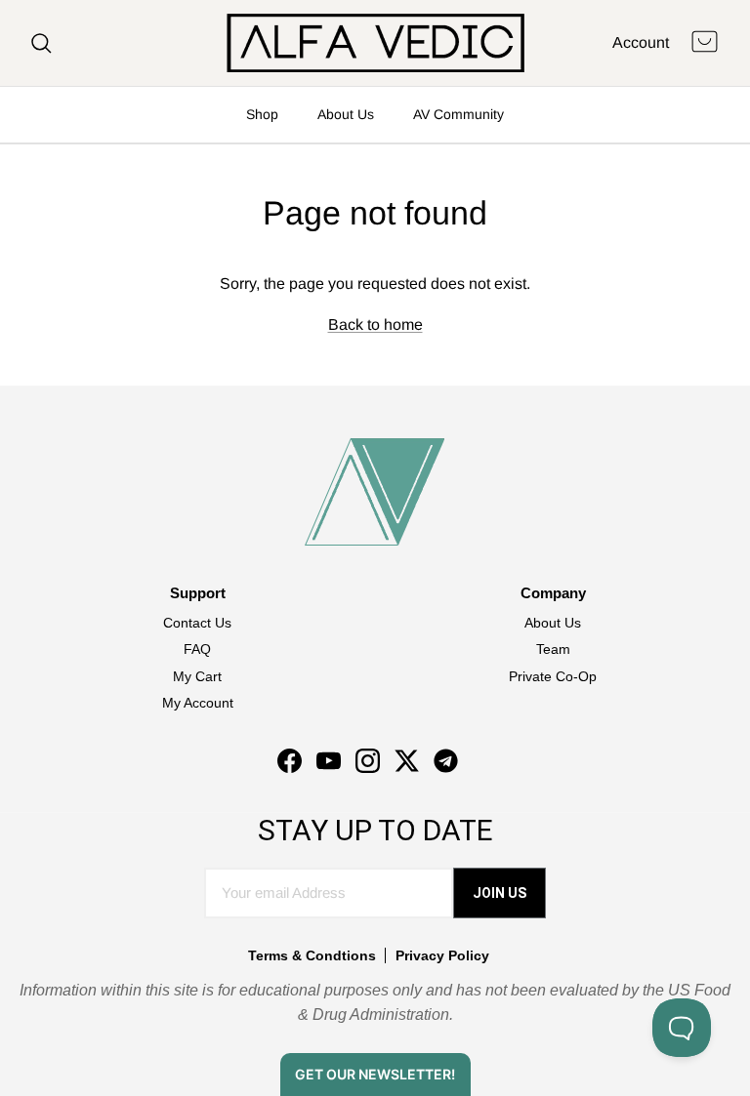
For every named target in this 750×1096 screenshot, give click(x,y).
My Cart (197, 676)
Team (553, 649)
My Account (197, 702)
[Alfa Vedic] (375, 43)
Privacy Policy (442, 955)
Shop (262, 114)
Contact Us (197, 622)
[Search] (41, 43)
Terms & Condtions (312, 955)
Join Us (499, 893)
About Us (345, 114)
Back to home (375, 324)
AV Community (458, 114)
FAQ (197, 649)
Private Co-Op (553, 676)
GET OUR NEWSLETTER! (375, 1074)
